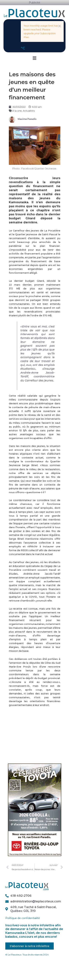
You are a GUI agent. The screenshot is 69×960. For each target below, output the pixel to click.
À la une (17, 110)
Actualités (29, 110)
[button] (59, 26)
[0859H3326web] (34, 809)
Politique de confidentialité (22, 918)
